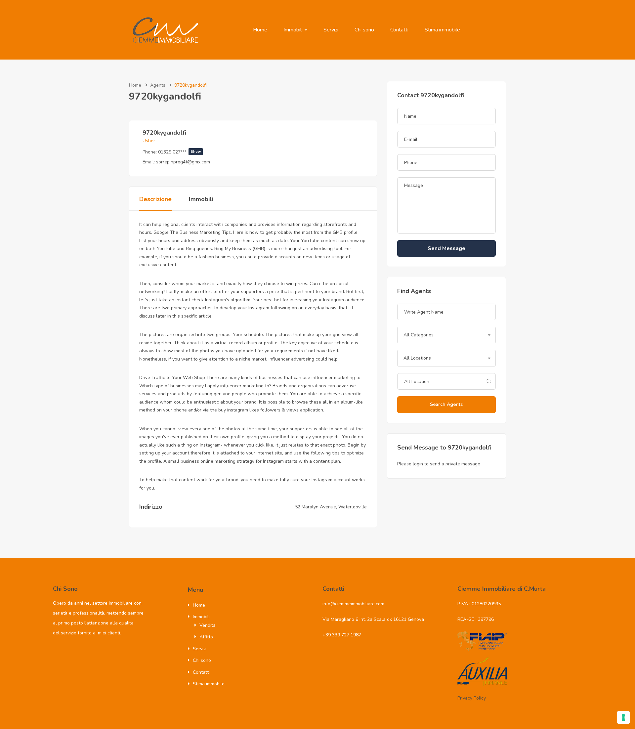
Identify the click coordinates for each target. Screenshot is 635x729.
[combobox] (446, 335)
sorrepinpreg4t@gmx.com (183, 162)
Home (260, 29)
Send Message (446, 248)
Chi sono (364, 29)
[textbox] (446, 335)
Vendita (207, 625)
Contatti (399, 29)
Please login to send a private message (438, 464)
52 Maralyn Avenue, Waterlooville (331, 507)
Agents (157, 85)
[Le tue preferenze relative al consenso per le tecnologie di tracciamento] (623, 717)
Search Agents (446, 404)
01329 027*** (179, 152)
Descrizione (155, 199)
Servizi (330, 29)
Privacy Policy (471, 698)
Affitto (206, 637)
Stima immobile (442, 29)
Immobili (293, 29)
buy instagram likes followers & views (258, 410)
